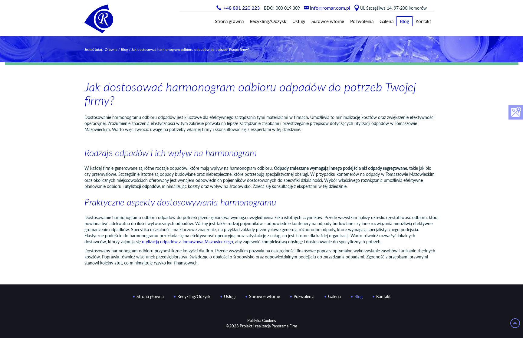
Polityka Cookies (261, 320)
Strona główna (229, 21)
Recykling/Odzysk (268, 21)
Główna (111, 49)
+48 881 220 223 (241, 8)
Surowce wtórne (327, 21)
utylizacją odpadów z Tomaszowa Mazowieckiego (187, 241)
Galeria (386, 21)
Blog (404, 21)
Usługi (298, 21)
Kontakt (423, 21)
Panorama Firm (284, 326)
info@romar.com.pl (330, 8)
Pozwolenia (361, 21)
